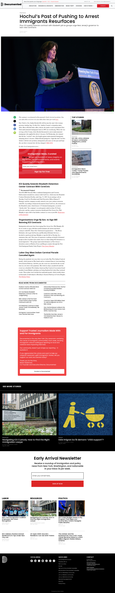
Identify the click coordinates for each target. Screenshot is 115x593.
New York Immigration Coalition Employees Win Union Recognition (14, 519)
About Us (87, 1)
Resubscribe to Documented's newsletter (69, 570)
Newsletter (23, 12)
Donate (60, 566)
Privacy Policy (62, 583)
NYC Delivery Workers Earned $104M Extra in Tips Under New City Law (13, 535)
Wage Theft (70, 6)
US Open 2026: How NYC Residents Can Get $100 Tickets (42, 535)
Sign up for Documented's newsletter (68, 568)
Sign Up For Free (42, 171)
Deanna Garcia (23, 31)
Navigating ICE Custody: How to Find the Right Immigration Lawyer (26, 440)
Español (44, 1)
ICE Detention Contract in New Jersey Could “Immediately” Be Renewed (29, 307)
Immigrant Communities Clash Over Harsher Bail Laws (29, 313)
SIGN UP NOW (57, 484)
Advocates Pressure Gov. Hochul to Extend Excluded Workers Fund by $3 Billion (54, 288)
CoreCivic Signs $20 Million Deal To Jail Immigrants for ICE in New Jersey (54, 302)
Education (32, 6)
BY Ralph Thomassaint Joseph (10, 444)
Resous (61, 437)
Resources (5, 437)
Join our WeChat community (66, 577)
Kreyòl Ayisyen (54, 1)
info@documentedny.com (93, 564)
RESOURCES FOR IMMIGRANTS (102, 1)
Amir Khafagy (5, 523)
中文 (48, 1)
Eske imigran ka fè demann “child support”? (81, 439)
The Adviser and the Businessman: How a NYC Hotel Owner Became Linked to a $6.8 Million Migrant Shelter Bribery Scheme (70, 537)
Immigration (59, 6)
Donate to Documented (42, 371)
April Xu (32, 537)
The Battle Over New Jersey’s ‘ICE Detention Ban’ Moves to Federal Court (53, 316)
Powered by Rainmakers (57, 591)
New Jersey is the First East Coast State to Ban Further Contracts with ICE (28, 300)
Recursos (74, 136)
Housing (79, 6)
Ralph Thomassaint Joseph (37, 523)
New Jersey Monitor (48, 246)
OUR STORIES (88, 6)
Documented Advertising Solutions (95, 569)
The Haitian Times (24, 277)
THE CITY (49, 143)
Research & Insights (45, 6)
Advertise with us (63, 561)
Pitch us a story (62, 564)
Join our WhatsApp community (66, 572)
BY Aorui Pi (74, 145)
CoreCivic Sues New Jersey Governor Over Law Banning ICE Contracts (54, 295)
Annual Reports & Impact (65, 559)
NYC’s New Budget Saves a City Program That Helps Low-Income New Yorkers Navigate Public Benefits (70, 520)
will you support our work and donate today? (40, 356)
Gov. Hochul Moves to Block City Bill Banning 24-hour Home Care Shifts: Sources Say (54, 309)
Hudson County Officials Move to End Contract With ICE (29, 287)
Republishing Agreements (65, 579)
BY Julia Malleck (76, 176)
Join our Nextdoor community (66, 574)
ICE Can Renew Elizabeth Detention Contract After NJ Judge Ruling (28, 293)
